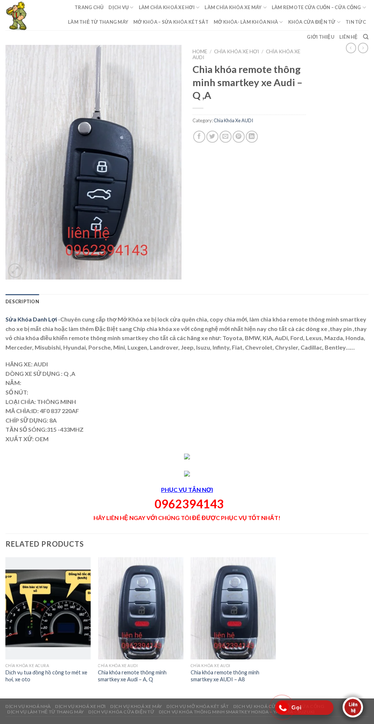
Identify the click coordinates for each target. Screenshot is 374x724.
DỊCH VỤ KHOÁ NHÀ (28, 706)
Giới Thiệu (320, 37)
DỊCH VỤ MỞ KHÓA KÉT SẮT (198, 706)
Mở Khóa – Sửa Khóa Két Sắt (171, 22)
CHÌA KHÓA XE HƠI (236, 51)
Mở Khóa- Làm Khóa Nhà (246, 22)
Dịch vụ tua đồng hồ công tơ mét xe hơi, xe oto (46, 675)
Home (199, 51)
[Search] (366, 37)
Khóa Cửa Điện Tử (312, 22)
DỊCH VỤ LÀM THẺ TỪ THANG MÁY (45, 712)
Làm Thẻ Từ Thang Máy (98, 22)
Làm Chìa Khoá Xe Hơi (167, 7)
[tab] (22, 301)
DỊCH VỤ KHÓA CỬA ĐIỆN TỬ (121, 712)
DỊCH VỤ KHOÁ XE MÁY (136, 706)
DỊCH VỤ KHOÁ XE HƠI (80, 706)
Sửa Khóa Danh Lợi (31, 319)
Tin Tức (356, 22)
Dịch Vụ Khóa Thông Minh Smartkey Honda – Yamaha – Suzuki (237, 712)
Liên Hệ (348, 37)
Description (22, 301)
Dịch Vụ (118, 7)
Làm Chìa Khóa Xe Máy (233, 7)
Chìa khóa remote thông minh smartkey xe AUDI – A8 (225, 675)
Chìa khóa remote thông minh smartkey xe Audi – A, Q (132, 675)
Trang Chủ (89, 7)
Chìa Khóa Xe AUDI (233, 120)
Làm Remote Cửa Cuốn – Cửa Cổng (316, 7)
